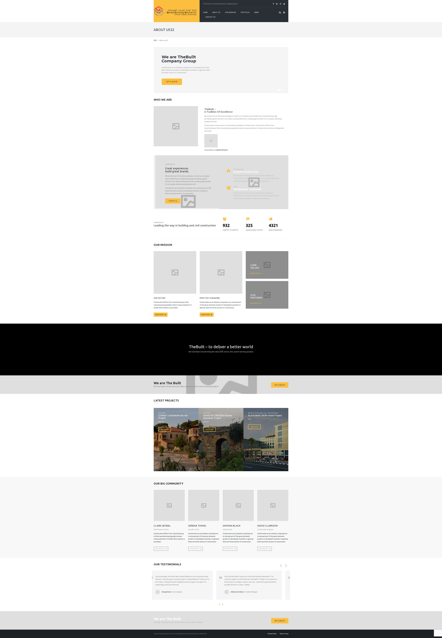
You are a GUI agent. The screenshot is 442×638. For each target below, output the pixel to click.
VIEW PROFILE (159, 548)
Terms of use (284, 634)
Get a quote (280, 385)
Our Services (176, 134)
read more (254, 273)
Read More (159, 314)
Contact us (173, 201)
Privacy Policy (272, 634)
